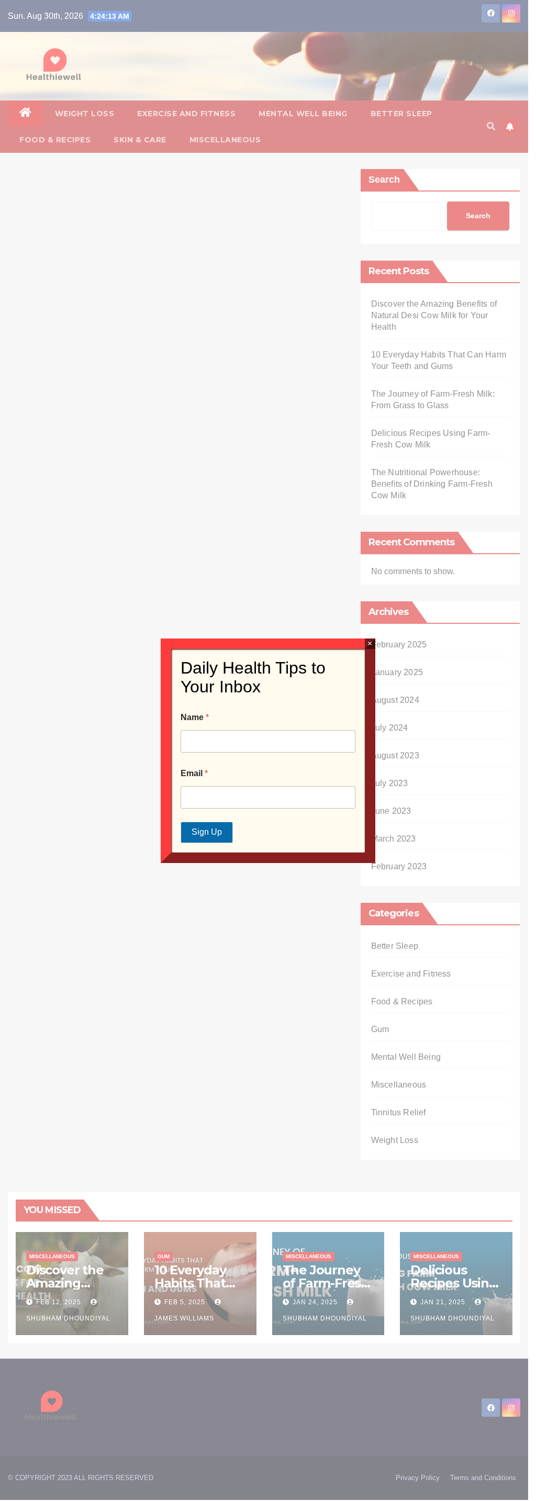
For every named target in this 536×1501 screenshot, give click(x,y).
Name (195, 717)
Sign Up (207, 831)
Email (194, 773)
